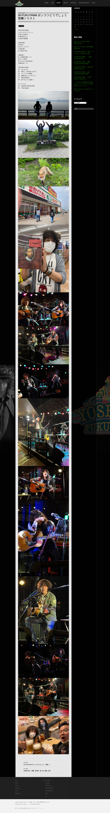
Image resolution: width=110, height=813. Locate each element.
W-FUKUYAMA (21, 13)
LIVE (52, 3)
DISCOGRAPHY (84, 3)
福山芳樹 (47, 782)
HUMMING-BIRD (49, 788)
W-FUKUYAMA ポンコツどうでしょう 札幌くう (37, 763)
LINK (93, 3)
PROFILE (73, 3)
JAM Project (48, 785)
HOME (46, 3)
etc (46, 796)
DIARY (59, 3)
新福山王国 (18, 793)
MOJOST (28, 804)
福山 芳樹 (28, 21)
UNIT (46, 793)
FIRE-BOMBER (49, 790)
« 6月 (76, 29)
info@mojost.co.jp (40, 808)
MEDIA (66, 3)
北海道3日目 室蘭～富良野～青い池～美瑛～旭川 (37, 769)
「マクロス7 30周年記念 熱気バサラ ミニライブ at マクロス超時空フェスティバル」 (84, 84)
